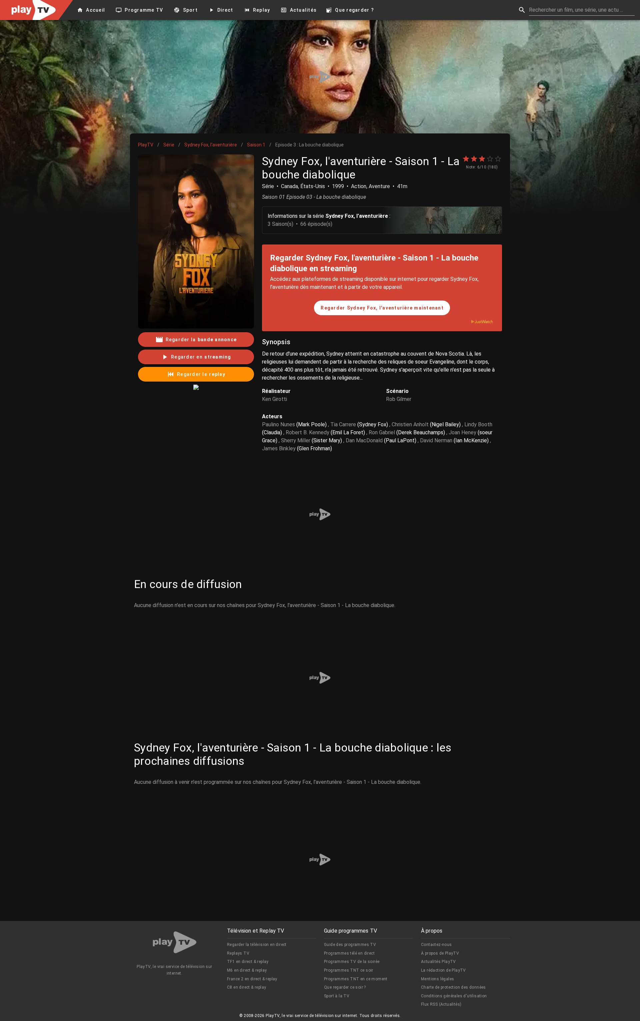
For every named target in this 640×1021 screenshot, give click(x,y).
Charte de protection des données (453, 987)
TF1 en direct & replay (248, 961)
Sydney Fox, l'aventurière (210, 144)
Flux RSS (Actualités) (441, 1004)
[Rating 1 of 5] (466, 159)
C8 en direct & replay (246, 987)
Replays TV (238, 953)
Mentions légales (437, 979)
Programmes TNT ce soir (348, 970)
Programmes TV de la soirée (351, 961)
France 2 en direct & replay (252, 979)
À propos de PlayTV (440, 953)
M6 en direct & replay (247, 970)
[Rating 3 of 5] (482, 159)
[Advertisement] (320, 76)
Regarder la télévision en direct (257, 944)
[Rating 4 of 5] (490, 159)
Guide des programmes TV (350, 944)
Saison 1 (256, 144)
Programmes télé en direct (349, 953)
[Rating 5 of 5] (498, 159)
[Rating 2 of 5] (474, 159)
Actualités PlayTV (438, 961)
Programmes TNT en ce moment (356, 979)
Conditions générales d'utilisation (454, 996)
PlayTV (145, 144)
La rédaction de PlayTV (443, 970)
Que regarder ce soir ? (345, 987)
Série (168, 144)
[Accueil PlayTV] (175, 943)
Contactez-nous (436, 944)
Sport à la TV (336, 996)
